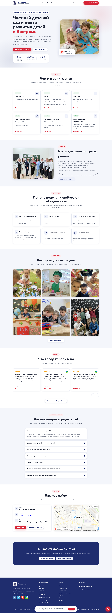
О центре (59, 3)
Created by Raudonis (94, 609)
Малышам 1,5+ (39, 3)
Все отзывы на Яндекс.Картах (56, 401)
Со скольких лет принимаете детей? (39, 431)
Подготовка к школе (44, 597)
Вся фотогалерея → (56, 340)
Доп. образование (44, 602)
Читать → (17, 388)
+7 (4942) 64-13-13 (92, 3)
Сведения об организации (65, 593)
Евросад (41, 588)
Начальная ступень (44, 600)
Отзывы (75, 3)
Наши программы (40, 49)
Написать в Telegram (64, 558)
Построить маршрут (35, 527)
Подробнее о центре (66, 179)
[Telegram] (18, 597)
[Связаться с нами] (108, 609)
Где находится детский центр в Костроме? (41, 443)
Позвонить (20, 527)
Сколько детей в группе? (35, 462)
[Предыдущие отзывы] (93, 395)
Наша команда (63, 588)
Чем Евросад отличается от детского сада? (41, 456)
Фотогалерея (62, 590)
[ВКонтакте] (14, 597)
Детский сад (42, 586)
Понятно (71, 609)
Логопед (41, 590)
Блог (60, 598)
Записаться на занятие (22, 49)
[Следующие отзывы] (97, 395)
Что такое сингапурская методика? (38, 449)
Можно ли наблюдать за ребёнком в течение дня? (43, 469)
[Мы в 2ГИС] (26, 597)
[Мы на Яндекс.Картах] (22, 597)
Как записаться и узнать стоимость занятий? (41, 475)
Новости (68, 3)
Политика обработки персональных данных (78, 609)
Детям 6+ (50, 3)
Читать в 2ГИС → (48, 388)
